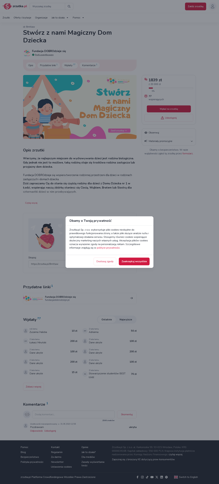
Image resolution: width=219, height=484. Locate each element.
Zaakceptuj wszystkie (134, 261)
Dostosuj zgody (105, 261)
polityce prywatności (108, 247)
